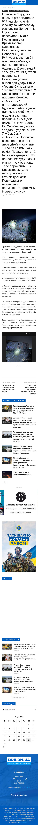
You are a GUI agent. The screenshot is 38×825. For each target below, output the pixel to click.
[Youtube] (30, 801)
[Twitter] (19, 801)
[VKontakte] (24, 801)
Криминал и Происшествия (16, 10)
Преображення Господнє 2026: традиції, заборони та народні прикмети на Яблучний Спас (24, 646)
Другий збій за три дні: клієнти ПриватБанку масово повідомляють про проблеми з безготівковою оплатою (24, 422)
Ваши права (6, 436)
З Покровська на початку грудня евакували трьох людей (8, 388)
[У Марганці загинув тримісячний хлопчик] (7, 474)
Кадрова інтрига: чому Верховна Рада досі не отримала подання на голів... (24, 679)
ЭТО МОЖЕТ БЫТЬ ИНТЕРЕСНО (13, 401)
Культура (5, 410)
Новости (27, 10)
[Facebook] (8, 801)
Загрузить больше (18, 698)
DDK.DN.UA (8, 814)
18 (9, 736)
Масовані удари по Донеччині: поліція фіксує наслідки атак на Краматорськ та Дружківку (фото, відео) (24, 462)
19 (14, 736)
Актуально (11, 7)
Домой (4, 7)
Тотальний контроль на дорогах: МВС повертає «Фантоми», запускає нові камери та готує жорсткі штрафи (23, 436)
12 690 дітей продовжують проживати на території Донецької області (28, 389)
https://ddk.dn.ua (23, 822)
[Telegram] (14, 801)
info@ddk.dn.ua (25, 787)
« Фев (4, 747)
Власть (4, 451)
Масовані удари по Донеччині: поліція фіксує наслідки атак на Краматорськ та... (25, 689)
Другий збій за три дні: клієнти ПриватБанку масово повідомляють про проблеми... (25, 657)
